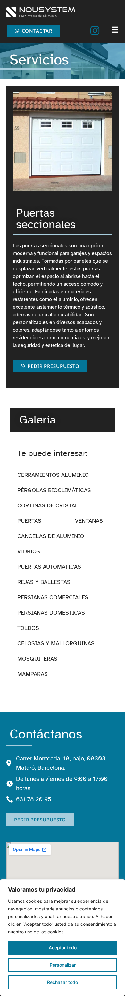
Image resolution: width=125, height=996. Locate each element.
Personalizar (63, 965)
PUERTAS (29, 520)
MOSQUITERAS (37, 658)
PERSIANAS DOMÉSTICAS (51, 612)
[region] (62, 937)
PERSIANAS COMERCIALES (52, 597)
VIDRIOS (28, 551)
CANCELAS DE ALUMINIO (50, 536)
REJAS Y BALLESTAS (44, 582)
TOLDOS (28, 628)
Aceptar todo (63, 947)
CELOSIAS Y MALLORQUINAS (56, 643)
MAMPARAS (32, 674)
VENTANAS (89, 520)
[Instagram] (95, 31)
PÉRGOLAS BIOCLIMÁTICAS (54, 490)
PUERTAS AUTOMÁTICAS (49, 566)
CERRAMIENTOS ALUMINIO (53, 474)
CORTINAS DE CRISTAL (47, 505)
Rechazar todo (62, 982)
